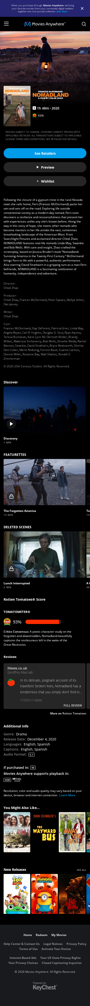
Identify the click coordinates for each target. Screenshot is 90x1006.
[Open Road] (17, 832)
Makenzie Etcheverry (27, 341)
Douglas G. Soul (53, 333)
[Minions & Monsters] (44, 894)
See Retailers (45, 153)
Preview (47, 167)
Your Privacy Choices (23, 963)
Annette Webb (66, 341)
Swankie (20, 346)
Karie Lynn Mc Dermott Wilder (47, 337)
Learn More (67, 795)
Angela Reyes (12, 333)
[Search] (84, 24)
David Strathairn (37, 346)
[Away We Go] (72, 832)
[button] (44, 410)
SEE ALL (81, 870)
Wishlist (47, 181)
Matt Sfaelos (49, 354)
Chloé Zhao (11, 288)
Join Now (62, 11)
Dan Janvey (11, 304)
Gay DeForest (41, 328)
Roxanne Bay (31, 354)
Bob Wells (49, 341)
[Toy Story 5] (17, 894)
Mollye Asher (75, 300)
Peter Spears (56, 300)
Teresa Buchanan (15, 337)
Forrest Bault (48, 350)
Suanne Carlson (69, 350)
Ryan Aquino (73, 333)
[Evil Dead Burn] (72, 894)
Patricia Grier (60, 328)
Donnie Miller (12, 354)
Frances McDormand (33, 300)
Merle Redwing (29, 350)
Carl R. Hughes (31, 333)
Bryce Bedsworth (61, 346)
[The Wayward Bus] (44, 832)
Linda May (76, 328)
